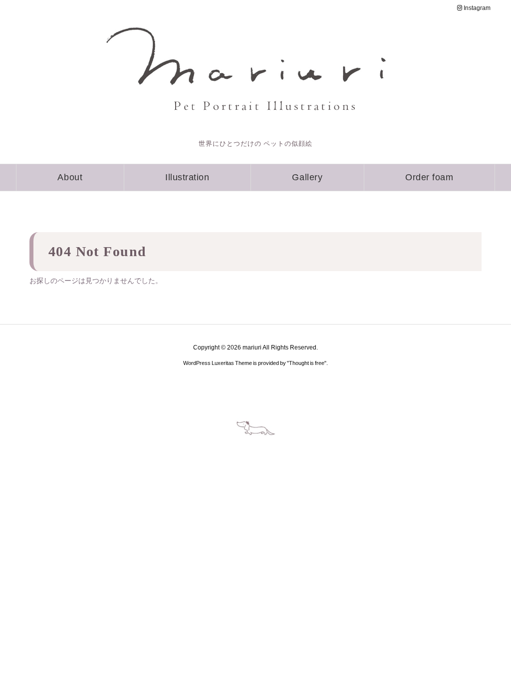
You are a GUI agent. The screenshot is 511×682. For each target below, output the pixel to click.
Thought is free (306, 363)
